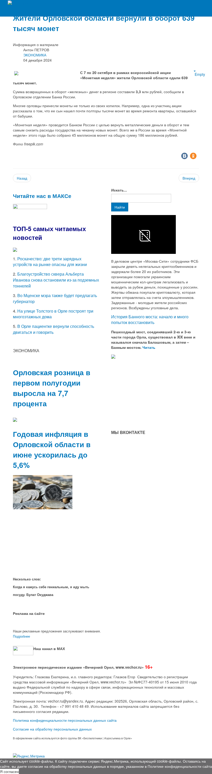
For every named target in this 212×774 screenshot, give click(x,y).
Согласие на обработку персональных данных (52, 729)
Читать (149, 347)
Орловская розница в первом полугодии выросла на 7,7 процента (51, 388)
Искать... (119, 190)
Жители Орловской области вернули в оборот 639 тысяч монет (104, 22)
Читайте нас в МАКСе (42, 196)
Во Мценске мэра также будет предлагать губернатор (55, 298)
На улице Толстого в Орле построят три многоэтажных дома (53, 314)
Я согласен (9, 771)
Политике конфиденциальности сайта (180, 766)
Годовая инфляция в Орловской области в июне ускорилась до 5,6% (51, 449)
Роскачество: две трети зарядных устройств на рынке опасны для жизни (50, 262)
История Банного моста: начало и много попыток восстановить (149, 320)
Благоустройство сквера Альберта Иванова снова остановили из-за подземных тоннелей (56, 280)
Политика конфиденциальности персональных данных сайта (65, 720)
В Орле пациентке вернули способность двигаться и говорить (53, 329)
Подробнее (21, 636)
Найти (120, 207)
